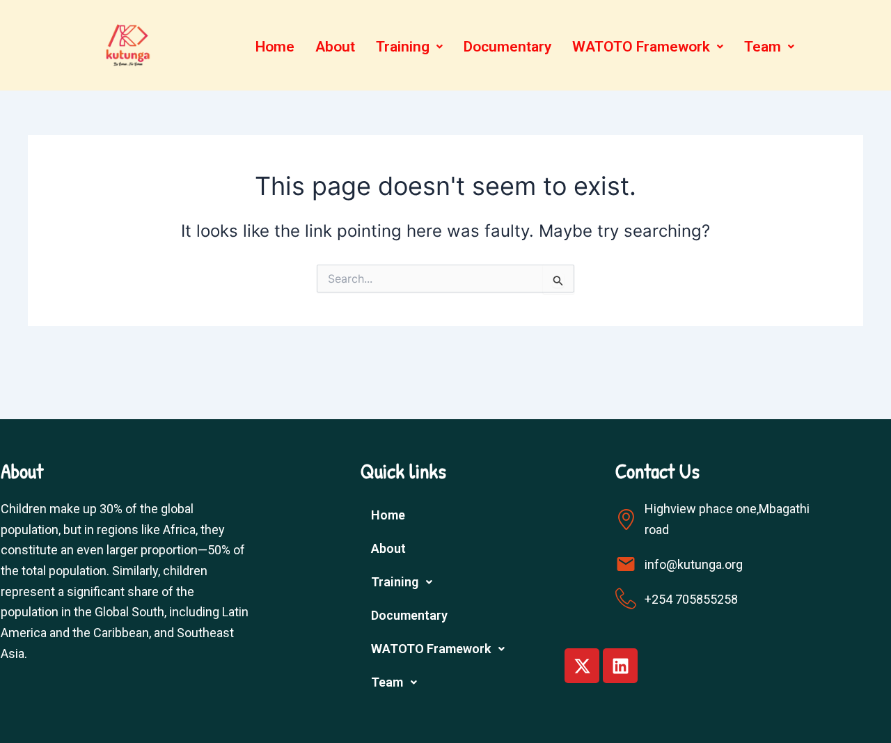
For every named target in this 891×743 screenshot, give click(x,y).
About (335, 46)
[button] (409, 47)
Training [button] (402, 46)
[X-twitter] (582, 665)
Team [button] (762, 46)
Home (274, 46)
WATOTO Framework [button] (641, 46)
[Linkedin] (620, 665)
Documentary (507, 46)
